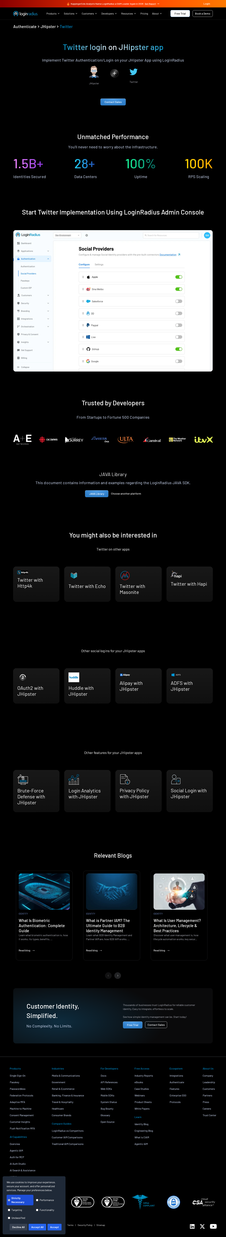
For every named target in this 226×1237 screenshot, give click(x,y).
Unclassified (18, 1217)
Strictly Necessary (17, 1200)
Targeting (16, 1209)
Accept (54, 1227)
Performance (47, 1200)
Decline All (18, 1227)
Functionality (47, 1209)
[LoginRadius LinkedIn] (192, 1226)
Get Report (150, 3)
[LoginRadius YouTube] (213, 1226)
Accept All (37, 1227)
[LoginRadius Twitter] (202, 1226)
